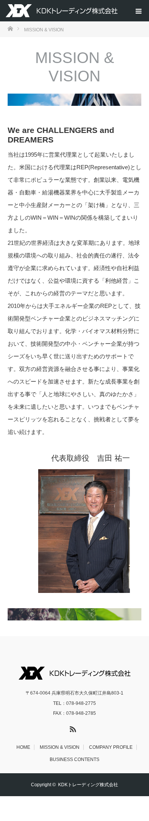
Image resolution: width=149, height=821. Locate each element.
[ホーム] (10, 28)
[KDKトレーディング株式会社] (62, 10)
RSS (72, 728)
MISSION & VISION (59, 747)
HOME (23, 747)
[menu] (138, 10)
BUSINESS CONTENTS (74, 759)
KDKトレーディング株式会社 (88, 784)
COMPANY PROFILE (111, 747)
